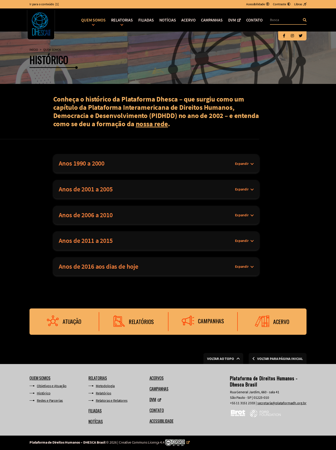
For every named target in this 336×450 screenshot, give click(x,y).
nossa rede (152, 123)
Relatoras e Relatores (112, 400)
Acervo (188, 20)
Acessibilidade (161, 421)
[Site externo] (177, 442)
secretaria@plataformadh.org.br (282, 403)
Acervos (156, 378)
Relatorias (122, 20)
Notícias (167, 20)
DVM (232, 20)
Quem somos (93, 20)
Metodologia (105, 385)
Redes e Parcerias (50, 400)
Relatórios (103, 393)
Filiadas (146, 20)
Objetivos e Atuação (52, 385)
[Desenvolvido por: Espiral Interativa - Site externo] (305, 442)
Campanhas (212, 20)
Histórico (44, 393)
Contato (254, 20)
